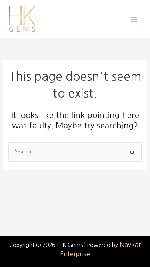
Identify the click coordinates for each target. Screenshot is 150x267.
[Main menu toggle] (134, 19)
